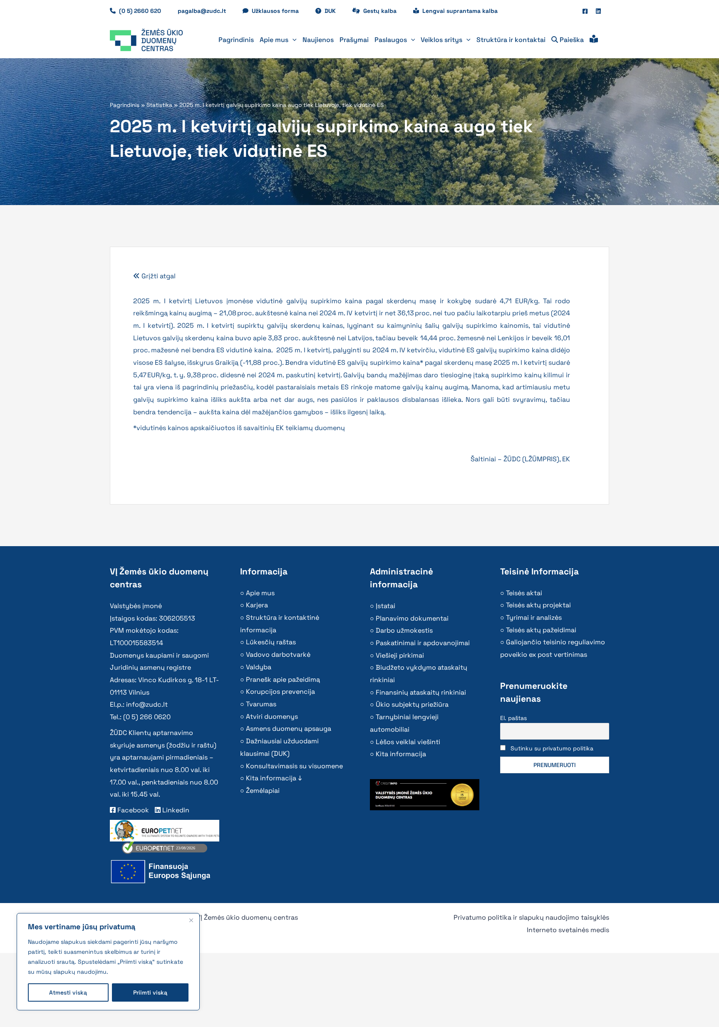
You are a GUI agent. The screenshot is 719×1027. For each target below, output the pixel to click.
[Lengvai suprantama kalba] (594, 40)
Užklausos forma (279, 11)
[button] (292, 39)
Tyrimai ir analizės (534, 617)
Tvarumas (261, 704)
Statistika (159, 105)
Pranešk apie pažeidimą (283, 679)
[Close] (191, 920)
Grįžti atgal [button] (158, 276)
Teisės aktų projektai (538, 605)
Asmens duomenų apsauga (288, 728)
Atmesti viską (68, 992)
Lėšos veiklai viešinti (408, 741)
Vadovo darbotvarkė (278, 654)
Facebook (132, 810)
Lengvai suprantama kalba (460, 11)
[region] (108, 961)
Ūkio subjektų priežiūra (412, 704)
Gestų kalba (384, 11)
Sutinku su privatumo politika (552, 748)
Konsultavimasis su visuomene (294, 766)
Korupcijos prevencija (280, 691)
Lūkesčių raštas (271, 642)
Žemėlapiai (263, 790)
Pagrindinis (124, 105)
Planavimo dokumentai (412, 618)
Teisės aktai (524, 593)
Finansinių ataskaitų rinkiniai (421, 692)
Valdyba (258, 667)
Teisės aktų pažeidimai (541, 630)
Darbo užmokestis (404, 630)
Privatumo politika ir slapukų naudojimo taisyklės (531, 917)
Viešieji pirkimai (400, 655)
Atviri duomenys (272, 716)
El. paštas (513, 718)
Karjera (257, 605)
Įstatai (385, 605)
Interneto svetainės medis (568, 930)
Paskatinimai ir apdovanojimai (423, 642)
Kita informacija (401, 754)
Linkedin (175, 810)
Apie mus (260, 593)
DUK (334, 11)
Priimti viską (150, 992)
